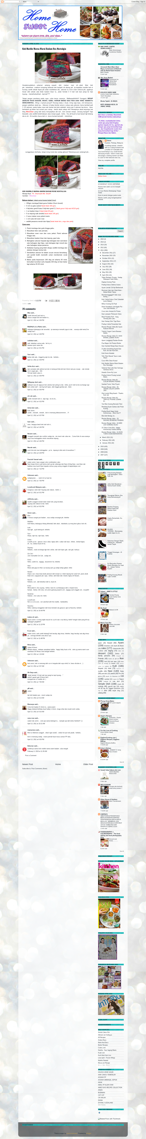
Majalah (100, 668)
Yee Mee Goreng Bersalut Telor (112, 404)
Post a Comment (30, 755)
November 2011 (107, 255)
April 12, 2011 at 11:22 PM (36, 624)
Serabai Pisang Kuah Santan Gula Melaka (115, 596)
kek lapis (114, 661)
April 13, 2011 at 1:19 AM (35, 654)
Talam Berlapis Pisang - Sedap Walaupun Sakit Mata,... (112, 278)
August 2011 (106, 264)
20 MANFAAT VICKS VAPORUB (109, 184)
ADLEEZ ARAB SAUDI (105, 1072)
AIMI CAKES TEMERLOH (107, 1075)
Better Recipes (103, 1045)
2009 (102, 449)
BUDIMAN (101, 1092)
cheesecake (117, 648)
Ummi (29, 513)
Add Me (100, 168)
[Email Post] (46, 300)
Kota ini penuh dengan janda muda (109, 195)
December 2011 (107, 253)
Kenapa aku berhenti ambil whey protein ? (115, 787)
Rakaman (115, 676)
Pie (120, 673)
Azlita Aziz (31, 366)
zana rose (30, 718)
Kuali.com (101, 1053)
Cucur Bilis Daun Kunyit (109, 360)
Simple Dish (104, 684)
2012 (102, 247)
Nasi (110, 671)
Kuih (114, 666)
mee (109, 668)
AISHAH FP (102, 1077)
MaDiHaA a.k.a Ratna (34, 327)
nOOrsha (30, 499)
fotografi (118, 656)
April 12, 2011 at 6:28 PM (35, 453)
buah (115, 646)
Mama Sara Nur (105, 623)
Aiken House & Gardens (108, 799)
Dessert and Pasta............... (113, 840)
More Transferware (115, 801)
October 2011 (106, 258)
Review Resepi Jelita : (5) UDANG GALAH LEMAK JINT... (111, 388)
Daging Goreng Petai (108, 282)
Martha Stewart (103, 1060)
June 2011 (105, 269)
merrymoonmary (72, 1133)
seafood (106, 681)
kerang (106, 663)
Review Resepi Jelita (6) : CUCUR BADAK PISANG (111, 380)
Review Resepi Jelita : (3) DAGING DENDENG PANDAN (112, 419)
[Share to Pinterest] (59, 301)
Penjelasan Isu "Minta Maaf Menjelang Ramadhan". (114, 82)
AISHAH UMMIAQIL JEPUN (107, 1080)
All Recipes (102, 1037)
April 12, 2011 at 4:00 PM (35, 376)
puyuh (107, 676)
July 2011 (105, 266)
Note (122, 671)
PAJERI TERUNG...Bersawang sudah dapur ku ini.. (114, 531)
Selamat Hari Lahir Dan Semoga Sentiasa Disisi (112, 368)
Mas (28, 313)
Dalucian (30, 746)
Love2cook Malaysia (34, 487)
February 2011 (107, 440)
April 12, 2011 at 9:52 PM (35, 506)
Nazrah (29, 447)
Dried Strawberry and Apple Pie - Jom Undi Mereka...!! (112, 307)
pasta (113, 673)
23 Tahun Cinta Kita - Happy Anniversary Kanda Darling (111, 428)
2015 (102, 239)
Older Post (88, 764)
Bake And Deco (103, 1042)
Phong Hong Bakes (107, 701)
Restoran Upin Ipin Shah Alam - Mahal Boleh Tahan (112, 291)
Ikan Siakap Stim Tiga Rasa (111, 321)
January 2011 (106, 443)
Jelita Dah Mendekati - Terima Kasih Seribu (114, 485)
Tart (99, 690)
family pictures (104, 656)
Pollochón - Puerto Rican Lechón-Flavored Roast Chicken (115, 720)
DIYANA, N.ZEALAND (105, 1103)
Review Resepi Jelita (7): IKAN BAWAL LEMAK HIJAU (112, 337)
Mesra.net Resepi (104, 1063)
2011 (102, 250)
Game (110, 658)
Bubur (122, 646)
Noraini (30, 434)
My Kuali (103, 608)
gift (116, 658)
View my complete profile (106, 160)
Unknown (30, 475)
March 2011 (106, 437)
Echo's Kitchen (105, 748)
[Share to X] (54, 301)
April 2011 (105, 275)
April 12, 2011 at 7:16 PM (35, 469)
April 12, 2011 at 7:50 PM (35, 481)
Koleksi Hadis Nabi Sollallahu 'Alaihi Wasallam (109, 95)
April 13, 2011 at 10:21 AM (36, 723)
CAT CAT (101, 1095)
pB (28, 688)
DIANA (100, 1100)
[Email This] (50, 301)
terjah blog (116, 690)
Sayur (121, 679)
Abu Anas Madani (106, 78)
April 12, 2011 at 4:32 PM (35, 401)
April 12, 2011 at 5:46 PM (35, 441)
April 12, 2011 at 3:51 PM (35, 348)
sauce (115, 679)
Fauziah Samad (32, 459)
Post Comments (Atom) (39, 768)
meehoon (118, 668)
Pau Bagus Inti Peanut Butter (111, 343)
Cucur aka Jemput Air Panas (111, 311)
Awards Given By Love (109, 372)
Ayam (121, 642)
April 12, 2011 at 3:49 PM (35, 334)
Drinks (117, 653)
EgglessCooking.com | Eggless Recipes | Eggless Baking (109, 739)
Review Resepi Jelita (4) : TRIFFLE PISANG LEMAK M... (111, 399)
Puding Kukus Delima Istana (111, 285)
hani (29, 422)
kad (105, 661)
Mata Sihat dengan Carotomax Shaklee (115, 51)
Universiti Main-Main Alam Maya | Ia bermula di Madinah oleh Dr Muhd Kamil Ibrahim (110, 68)
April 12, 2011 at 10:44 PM (36, 610)
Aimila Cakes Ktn (104, 1032)
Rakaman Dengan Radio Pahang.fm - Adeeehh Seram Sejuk (115, 542)
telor (105, 690)
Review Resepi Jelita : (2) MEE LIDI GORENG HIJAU (112, 424)
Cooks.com (102, 1048)
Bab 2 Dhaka (104, 72)
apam (100, 643)
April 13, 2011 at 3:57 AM (35, 666)
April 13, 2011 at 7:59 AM (35, 682)
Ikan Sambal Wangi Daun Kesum (113, 346)
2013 (102, 245)
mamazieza (31, 730)
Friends (101, 658)
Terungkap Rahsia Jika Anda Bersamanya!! (115, 496)
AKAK (100, 1082)
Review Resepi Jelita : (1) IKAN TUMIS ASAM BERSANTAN (112, 433)
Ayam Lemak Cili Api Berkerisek (112, 287)
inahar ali (30, 617)
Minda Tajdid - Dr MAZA (108, 101)
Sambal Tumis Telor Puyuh (111, 384)
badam (57, 749)
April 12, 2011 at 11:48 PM (36, 638)
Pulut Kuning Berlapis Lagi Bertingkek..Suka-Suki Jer (115, 474)
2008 (102, 452)
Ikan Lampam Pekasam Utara (111, 314)
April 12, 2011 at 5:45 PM (35, 427)
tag (104, 688)
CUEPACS (104, 814)
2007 (102, 455)
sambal (106, 679)
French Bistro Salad (106, 732)
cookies (100, 651)
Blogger (88, 1133)
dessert (102, 653)
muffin (100, 671)
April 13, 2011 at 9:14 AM (35, 698)
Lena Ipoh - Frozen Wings (106, 1058)
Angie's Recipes (106, 716)
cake (29, 303)
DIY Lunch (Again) (115, 703)
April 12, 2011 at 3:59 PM (35, 360)
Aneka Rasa (102, 1040)
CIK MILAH (102, 1097)
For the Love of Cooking (109, 730)
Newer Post (27, 764)
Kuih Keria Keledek (108, 353)
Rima (29, 645)
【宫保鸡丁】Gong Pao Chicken (115, 751)
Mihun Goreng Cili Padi (109, 304)
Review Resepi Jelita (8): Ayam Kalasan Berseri (112, 327)
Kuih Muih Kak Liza (104, 1055)
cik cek (29, 396)
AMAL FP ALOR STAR (105, 1085)
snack (119, 684)
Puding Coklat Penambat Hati (111, 324)
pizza (100, 676)
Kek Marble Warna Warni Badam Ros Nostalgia (44, 48)
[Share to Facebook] (56, 301)
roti (122, 676)
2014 (102, 242)
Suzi (29, 354)
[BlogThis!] (52, 301)
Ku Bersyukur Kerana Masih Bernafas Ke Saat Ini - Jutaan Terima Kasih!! (115, 566)
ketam (113, 663)
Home (58, 764)
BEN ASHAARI (105, 785)
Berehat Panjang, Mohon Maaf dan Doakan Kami (113, 508)
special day (112, 686)
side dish (116, 681)
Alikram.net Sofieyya (105, 1035)
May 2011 (105, 272)
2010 (102, 446)
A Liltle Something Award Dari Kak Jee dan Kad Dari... (111, 349)
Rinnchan (30, 112)
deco (119, 651)
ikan (122, 658)
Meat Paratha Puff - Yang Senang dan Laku (110, 317)
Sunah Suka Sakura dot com (110, 770)
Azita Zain (31, 408)
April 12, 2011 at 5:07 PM (35, 415)
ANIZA (100, 1090)
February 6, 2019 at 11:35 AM (37, 751)
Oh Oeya (30, 672)
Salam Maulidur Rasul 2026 (114, 772)
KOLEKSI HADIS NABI (108, 92)
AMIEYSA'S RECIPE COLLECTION (110, 1087)
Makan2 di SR (113, 610)
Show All (122, 762)
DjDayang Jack (32, 382)
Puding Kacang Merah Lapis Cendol (114, 575)
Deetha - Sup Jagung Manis (107, 1050)
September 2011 (107, 261)
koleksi (107, 666)
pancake (104, 673)
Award (109, 643)
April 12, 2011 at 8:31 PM (35, 492)
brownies (107, 646)
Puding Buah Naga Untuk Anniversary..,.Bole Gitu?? (111, 412)
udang (100, 693)
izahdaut (30, 340)
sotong (100, 686)
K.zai (29, 631)
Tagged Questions (114, 688)
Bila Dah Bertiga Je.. (108, 416)
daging (110, 651)
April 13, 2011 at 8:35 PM (35, 739)
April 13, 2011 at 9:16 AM (35, 712)
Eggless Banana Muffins (108, 743)
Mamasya (30, 704)
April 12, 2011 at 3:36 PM (35, 320)
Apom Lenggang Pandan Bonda (112, 340)
